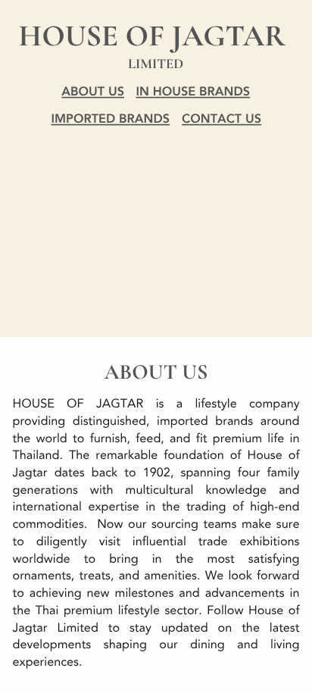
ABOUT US (92, 92)
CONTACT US (221, 120)
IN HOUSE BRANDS (193, 92)
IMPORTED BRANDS (110, 120)
